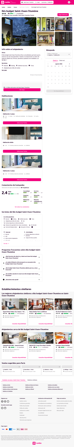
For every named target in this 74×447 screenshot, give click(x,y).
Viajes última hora (61, 408)
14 (62, 76)
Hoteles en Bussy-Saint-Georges (10, 389)
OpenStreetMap (39, 74)
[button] (19, 31)
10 (48, 76)
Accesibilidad (41, 412)
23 (69, 79)
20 (58, 79)
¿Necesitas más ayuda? (12, 279)
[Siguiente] (69, 64)
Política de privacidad (24, 405)
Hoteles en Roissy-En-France (31, 385)
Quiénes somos (23, 401)
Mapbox (32, 74)
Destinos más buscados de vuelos (64, 401)
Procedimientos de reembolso (45, 403)
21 (62, 79)
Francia (15, 7)
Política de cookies (24, 408)
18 (51, 79)
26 (55, 83)
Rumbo (3, 7)
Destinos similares (32, 380)
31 (48, 87)
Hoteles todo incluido (61, 405)
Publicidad (22, 415)
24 (48, 83)
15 (65, 76)
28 (62, 83)
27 (58, 83)
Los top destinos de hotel (62, 403)
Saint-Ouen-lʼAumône (28, 2)
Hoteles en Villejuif (29, 389)
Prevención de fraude (43, 415)
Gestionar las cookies (24, 410)
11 (51, 76)
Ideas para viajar (60, 410)
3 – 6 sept (37, 2)
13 (58, 76)
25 (51, 83)
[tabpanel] (37, 388)
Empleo (21, 412)
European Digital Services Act (44, 410)
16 (69, 76)
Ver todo (4, 70)
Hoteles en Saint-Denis (8, 387)
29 (65, 83)
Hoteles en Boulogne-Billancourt (55, 389)
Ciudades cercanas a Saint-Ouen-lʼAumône (13, 380)
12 (55, 76)
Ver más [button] (5, 243)
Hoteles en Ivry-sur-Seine (53, 387)
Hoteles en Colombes (8, 391)
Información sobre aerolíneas (44, 405)
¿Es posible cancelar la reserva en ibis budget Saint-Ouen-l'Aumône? (22, 274)
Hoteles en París (6, 385)
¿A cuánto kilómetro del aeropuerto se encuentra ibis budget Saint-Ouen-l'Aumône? (21, 263)
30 (69, 83)
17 (48, 79)
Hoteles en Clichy (29, 387)
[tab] (13, 380)
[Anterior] (48, 64)
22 (65, 79)
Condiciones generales (25, 403)
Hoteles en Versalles (52, 385)
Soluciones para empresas (25, 420)
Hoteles (9, 7)
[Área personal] (70, 2)
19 (55, 79)
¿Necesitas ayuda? (42, 401)
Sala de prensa (23, 417)
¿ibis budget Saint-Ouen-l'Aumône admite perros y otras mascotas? (22, 268)
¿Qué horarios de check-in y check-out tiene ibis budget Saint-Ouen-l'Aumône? (21, 257)
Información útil (41, 408)
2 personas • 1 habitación (47, 2)
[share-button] (71, 14)
